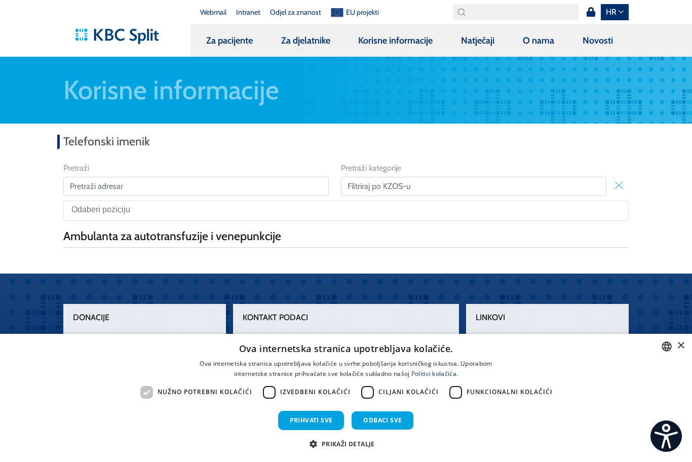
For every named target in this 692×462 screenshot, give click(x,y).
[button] (345, 444)
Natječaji (477, 40)
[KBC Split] (121, 36)
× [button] (680, 346)
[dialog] (346, 398)
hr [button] (611, 12)
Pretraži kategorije (371, 168)
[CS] (666, 436)
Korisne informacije (395, 40)
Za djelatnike (305, 40)
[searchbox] (348, 211)
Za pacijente (229, 40)
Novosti (598, 40)
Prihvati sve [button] (311, 420)
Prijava (590, 12)
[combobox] (346, 211)
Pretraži (76, 168)
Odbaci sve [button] (382, 420)
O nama (538, 40)
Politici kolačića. (434, 373)
